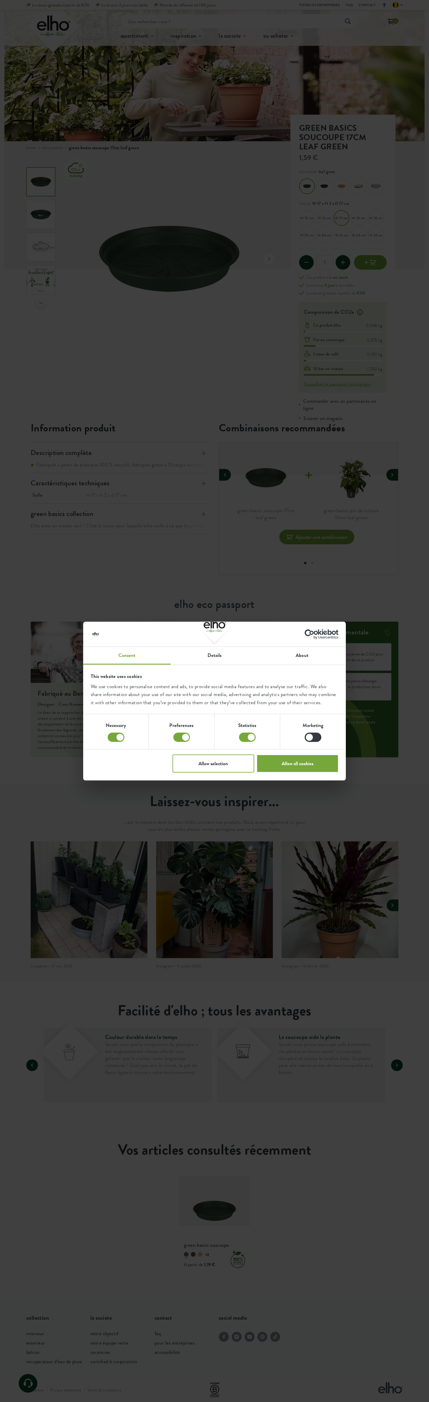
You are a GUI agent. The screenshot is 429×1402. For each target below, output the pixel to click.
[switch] (181, 737)
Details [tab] (214, 655)
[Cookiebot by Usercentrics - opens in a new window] (313, 634)
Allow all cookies (297, 763)
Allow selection (213, 763)
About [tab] (302, 655)
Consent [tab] (127, 655)
